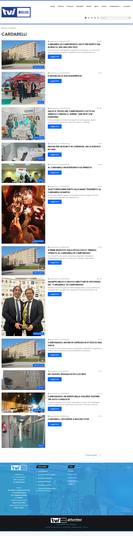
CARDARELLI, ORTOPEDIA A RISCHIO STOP (68, 419)
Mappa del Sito (73, 481)
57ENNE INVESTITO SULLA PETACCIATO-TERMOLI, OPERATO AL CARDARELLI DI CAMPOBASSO (72, 251)
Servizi (104, 6)
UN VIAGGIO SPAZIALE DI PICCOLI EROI (67, 374)
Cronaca (70, 6)
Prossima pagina (91, 455)
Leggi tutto (54, 57)
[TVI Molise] (16, 12)
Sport (96, 6)
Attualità (79, 6)
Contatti (126, 6)
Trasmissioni (114, 6)
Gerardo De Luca (54, 41)
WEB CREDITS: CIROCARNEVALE (66, 524)
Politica (61, 6)
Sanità (88, 6)
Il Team (70, 484)
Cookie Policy (72, 478)
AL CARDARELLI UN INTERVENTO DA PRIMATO (70, 167)
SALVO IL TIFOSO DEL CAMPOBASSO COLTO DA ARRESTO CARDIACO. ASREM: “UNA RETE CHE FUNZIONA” (71, 114)
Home (52, 6)
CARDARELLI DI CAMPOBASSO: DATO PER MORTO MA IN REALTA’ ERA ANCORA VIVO (74, 46)
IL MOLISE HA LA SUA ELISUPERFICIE (65, 75)
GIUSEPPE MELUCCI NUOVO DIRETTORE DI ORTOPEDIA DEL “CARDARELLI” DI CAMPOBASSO (74, 283)
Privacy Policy (72, 475)
